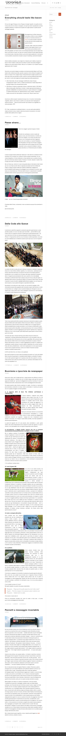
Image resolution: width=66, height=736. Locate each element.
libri (50, 31)
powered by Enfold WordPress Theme (22, 734)
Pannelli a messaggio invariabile (22, 609)
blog (50, 24)
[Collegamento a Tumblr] (60, 3)
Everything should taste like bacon (23, 17)
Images (51, 29)
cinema (51, 25)
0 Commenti (15, 116)
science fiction (52, 34)
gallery (50, 27)
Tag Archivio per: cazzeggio (11, 7)
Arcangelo (23, 116)
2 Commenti (16, 365)
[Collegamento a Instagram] (54, 3)
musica (51, 32)
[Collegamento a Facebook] (52, 3)
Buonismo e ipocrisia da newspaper (24, 371)
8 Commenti (15, 217)
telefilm (51, 36)
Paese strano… (13, 122)
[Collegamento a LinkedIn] (56, 3)
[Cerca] (47, 3)
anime (50, 22)
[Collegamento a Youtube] (58, 3)
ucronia (7, 19)
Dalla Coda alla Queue (16, 223)
